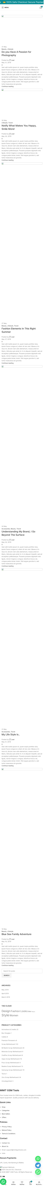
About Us (5, 1146)
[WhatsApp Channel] (38, 1159)
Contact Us (6, 1143)
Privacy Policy (7, 1127)
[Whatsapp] (38, 1172)
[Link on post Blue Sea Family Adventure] (22, 590)
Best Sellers (6, 1114)
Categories (5, 1110)
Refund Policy (6, 1130)
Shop (3, 1107)
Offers (4, 1117)
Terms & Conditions (8, 1133)
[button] (3, 1182)
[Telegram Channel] (38, 1165)
